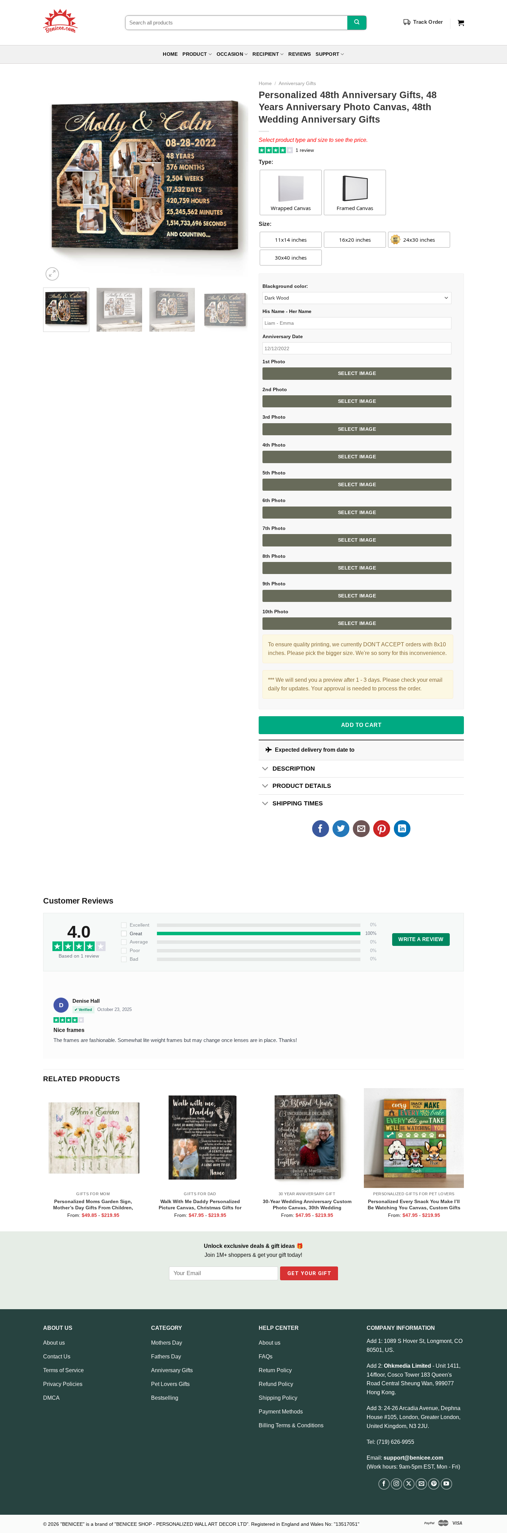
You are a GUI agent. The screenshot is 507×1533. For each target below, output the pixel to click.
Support (327, 54)
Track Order (428, 22)
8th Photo (274, 556)
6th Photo (274, 500)
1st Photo (273, 361)
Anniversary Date (282, 336)
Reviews (299, 54)
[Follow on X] (409, 1484)
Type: (266, 162)
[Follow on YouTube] (446, 1484)
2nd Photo (274, 389)
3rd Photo (274, 417)
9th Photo (274, 583)
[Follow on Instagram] (396, 1484)
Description (293, 768)
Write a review (420, 939)
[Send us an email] (421, 1484)
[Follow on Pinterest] (433, 1484)
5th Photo (274, 473)
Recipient (265, 54)
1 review (305, 150)
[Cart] (461, 23)
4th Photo (274, 445)
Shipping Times (297, 803)
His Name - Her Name (286, 311)
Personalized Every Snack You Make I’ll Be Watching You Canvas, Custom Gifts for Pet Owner (414, 1204)
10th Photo (275, 611)
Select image (357, 373)
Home (170, 54)
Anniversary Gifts (297, 83)
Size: (265, 224)
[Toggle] (265, 769)
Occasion (230, 54)
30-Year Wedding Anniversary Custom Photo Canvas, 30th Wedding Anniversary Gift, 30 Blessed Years (307, 1204)
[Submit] (356, 23)
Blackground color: (285, 286)
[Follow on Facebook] (384, 1484)
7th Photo (274, 528)
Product (194, 54)
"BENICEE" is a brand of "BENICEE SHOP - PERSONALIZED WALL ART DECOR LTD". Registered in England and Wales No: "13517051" (209, 1524)
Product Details (301, 785)
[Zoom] (52, 274)
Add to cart (361, 725)
